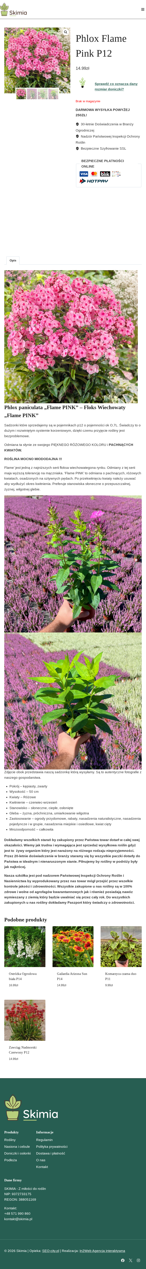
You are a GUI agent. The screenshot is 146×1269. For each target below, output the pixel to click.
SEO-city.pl (50, 1251)
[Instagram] (138, 1260)
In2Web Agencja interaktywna (102, 1251)
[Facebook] (122, 1260)
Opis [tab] (13, 260)
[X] (130, 1260)
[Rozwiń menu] (142, 9)
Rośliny (10, 1140)
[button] (65, 32)
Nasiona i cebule (17, 1146)
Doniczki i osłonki (17, 1153)
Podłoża (10, 1160)
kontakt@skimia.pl (18, 1219)
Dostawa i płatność (50, 1153)
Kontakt (42, 1167)
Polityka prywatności (51, 1146)
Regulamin (44, 1140)
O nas (40, 1160)
